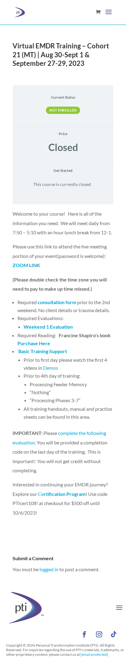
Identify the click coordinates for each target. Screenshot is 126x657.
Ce (61, 494)
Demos (50, 368)
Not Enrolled (63, 110)
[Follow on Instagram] (99, 634)
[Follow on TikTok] (114, 634)
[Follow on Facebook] (84, 634)
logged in (48, 569)
